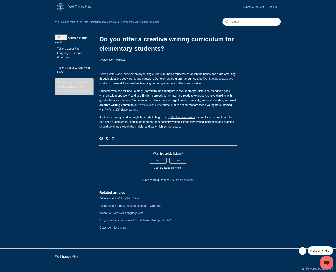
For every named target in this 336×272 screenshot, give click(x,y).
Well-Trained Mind (65, 21)
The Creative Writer (182, 117)
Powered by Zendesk (319, 268)
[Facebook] (101, 138)
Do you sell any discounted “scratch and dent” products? (135, 220)
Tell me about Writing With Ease (73, 70)
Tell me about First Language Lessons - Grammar (70, 53)
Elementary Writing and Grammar (140, 21)
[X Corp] (106, 138)
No (178, 160)
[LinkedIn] (112, 138)
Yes (158, 160)
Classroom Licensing (112, 227)
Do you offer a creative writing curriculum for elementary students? (71, 87)
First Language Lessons (218, 78)
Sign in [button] (273, 6)
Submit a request (253, 6)
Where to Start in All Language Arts (121, 213)
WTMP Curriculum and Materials (98, 21)
